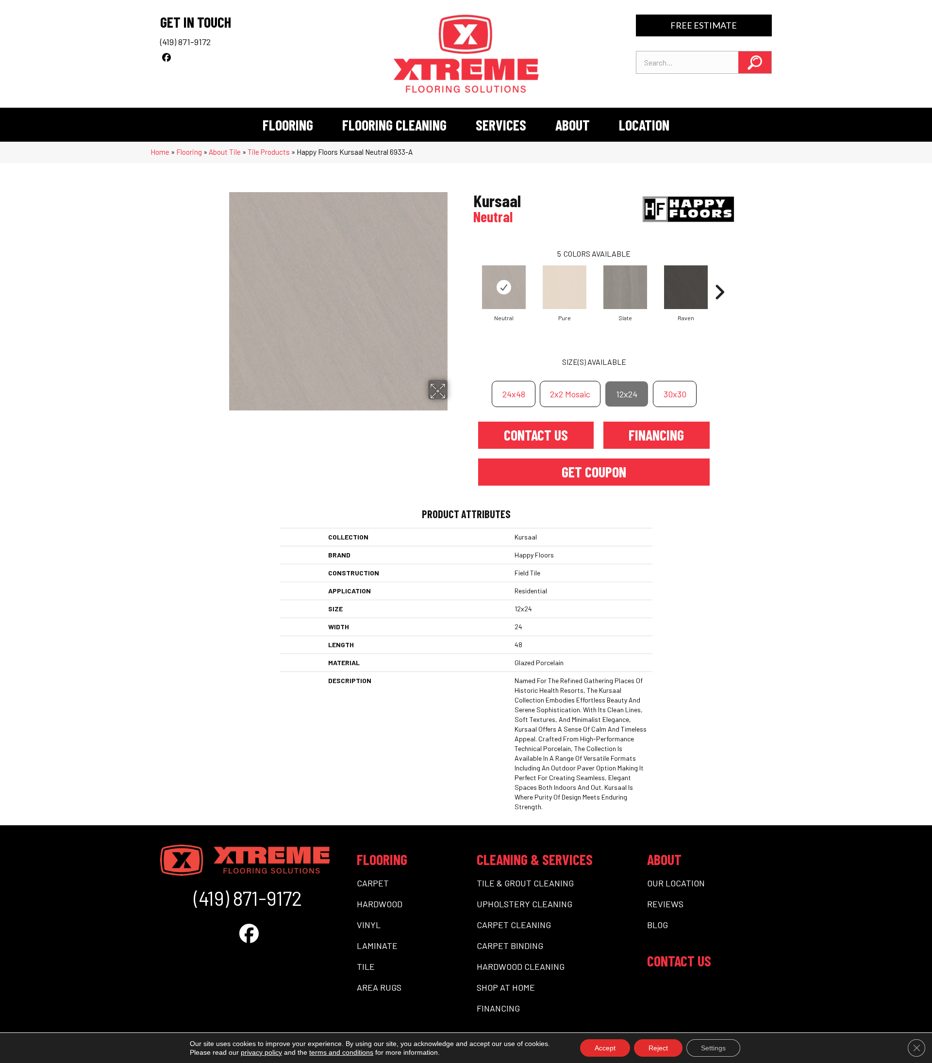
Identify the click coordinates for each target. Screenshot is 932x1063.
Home (159, 151)
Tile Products (269, 151)
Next (719, 277)
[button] (754, 62)
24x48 (513, 394)
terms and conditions (341, 1052)
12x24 (626, 394)
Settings (713, 1048)
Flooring (189, 151)
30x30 (675, 394)
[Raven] (686, 287)
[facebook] (166, 57)
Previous (468, 277)
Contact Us (536, 434)
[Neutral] (504, 287)
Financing (656, 434)
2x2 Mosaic (570, 394)
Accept (605, 1048)
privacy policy (261, 1052)
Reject (658, 1048)
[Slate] (625, 287)
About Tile (225, 151)
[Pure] (564, 287)
